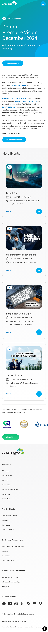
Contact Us (6, 499)
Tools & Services (8, 529)
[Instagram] (16, 603)
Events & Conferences (10, 489)
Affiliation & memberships (11, 582)
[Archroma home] (9, 3)
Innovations (6, 525)
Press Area (6, 494)
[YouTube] (34, 603)
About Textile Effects (9, 516)
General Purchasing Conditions (12, 627)
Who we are (6, 471)
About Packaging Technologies (13, 546)
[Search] (37, 3)
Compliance (6, 586)
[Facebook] (4, 603)
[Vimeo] (40, 603)
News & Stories (7, 485)
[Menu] (43, 3)
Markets (5, 520)
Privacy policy (29, 627)
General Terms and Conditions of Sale (14, 621)
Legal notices (40, 627)
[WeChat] (28, 603)
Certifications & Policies (10, 577)
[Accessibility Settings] (44, 628)
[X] (22, 604)
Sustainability (7, 475)
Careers (5, 480)
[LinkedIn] (10, 603)
